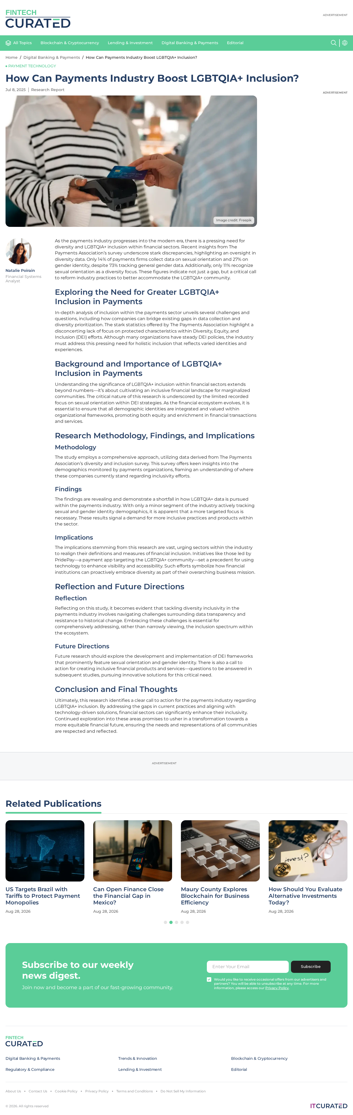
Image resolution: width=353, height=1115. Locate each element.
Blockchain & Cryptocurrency (70, 42)
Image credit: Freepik (234, 220)
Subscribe (311, 966)
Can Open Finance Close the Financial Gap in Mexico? (128, 896)
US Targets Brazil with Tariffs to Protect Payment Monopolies (43, 896)
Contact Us (38, 1091)
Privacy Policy (97, 1091)
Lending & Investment (130, 42)
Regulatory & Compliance (30, 1069)
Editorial (235, 42)
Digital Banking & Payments (190, 42)
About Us (13, 1091)
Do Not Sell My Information (183, 1091)
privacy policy (277, 988)
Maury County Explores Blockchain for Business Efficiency (215, 896)
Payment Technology (32, 65)
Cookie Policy (66, 1091)
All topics (22, 42)
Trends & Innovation (137, 1058)
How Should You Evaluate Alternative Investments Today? (305, 896)
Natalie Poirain (20, 270)
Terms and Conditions (134, 1091)
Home (12, 57)
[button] (165, 922)
